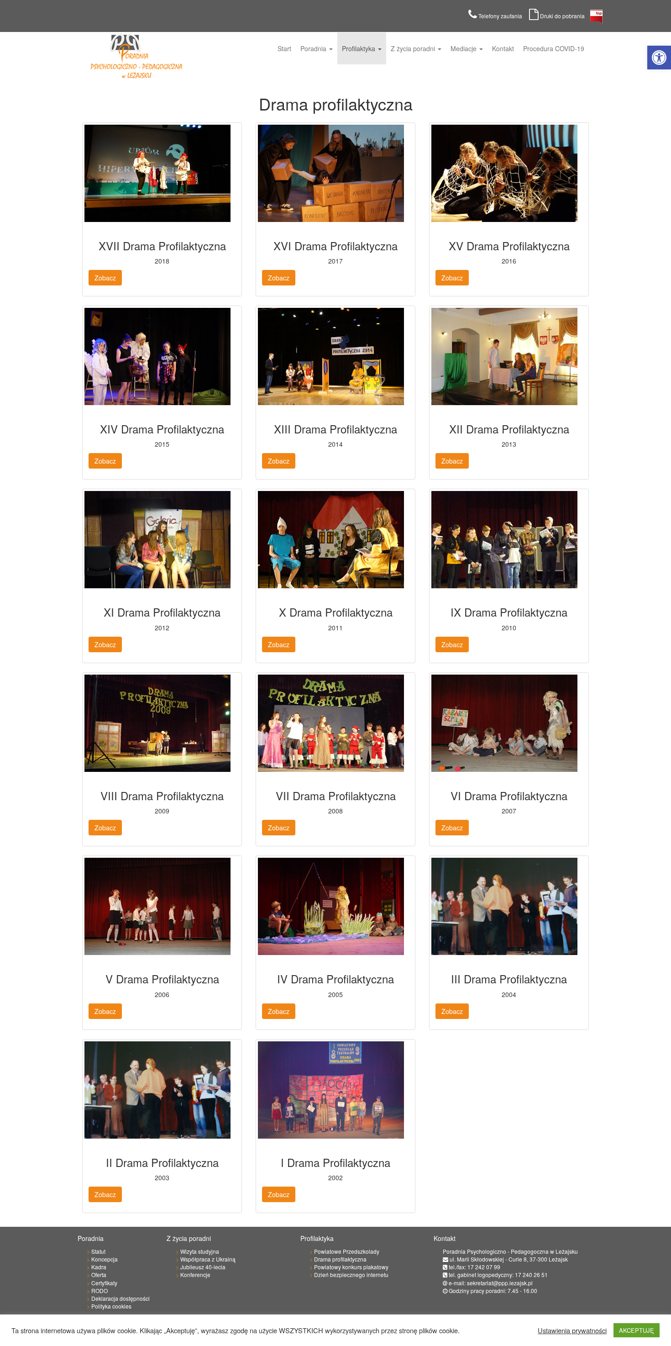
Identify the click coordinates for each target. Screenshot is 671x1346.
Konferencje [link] (195, 1274)
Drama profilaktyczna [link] (340, 1259)
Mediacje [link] (464, 48)
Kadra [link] (98, 1267)
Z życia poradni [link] (414, 48)
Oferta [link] (98, 1274)
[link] (659, 57)
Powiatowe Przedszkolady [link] (346, 1251)
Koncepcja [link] (104, 1259)
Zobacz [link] (105, 277)
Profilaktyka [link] (359, 48)
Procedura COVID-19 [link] (553, 48)
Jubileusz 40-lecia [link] (202, 1267)
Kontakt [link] (503, 48)
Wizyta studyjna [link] (199, 1251)
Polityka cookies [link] (111, 1306)
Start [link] (284, 48)
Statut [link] (98, 1251)
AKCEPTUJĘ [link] (636, 1330)
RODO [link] (99, 1290)
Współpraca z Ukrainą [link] (208, 1259)
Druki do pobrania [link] (564, 16)
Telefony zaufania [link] (503, 16)
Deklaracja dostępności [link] (120, 1298)
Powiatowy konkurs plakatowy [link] (351, 1267)
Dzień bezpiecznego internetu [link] (351, 1274)
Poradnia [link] (314, 48)
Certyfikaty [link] (104, 1283)
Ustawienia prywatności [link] (572, 1330)
